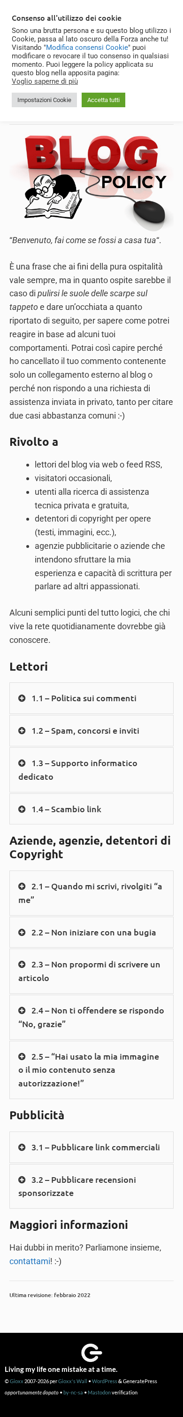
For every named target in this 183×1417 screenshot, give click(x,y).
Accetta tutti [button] (103, 99)
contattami (29, 1261)
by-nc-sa (73, 1392)
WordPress (104, 1381)
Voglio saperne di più (45, 81)
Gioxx (16, 1381)
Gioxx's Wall (72, 1381)
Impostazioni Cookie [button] (44, 99)
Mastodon (99, 1392)
